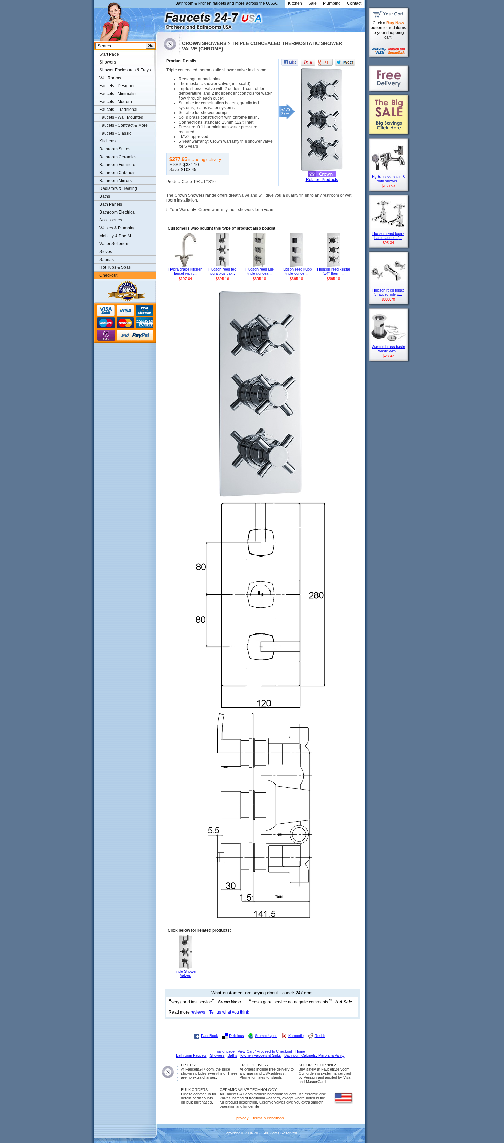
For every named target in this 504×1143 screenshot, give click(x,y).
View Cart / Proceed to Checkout (265, 1051)
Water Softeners (114, 243)
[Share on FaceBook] (289, 62)
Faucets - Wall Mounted (121, 117)
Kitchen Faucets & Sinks (260, 1055)
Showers (107, 62)
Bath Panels (110, 204)
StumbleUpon (266, 1035)
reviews (198, 1012)
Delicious (236, 1035)
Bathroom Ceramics (117, 157)
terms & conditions (268, 1118)
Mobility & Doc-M (115, 235)
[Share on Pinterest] (308, 62)
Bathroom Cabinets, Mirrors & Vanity (314, 1055)
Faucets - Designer (117, 85)
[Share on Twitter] (345, 62)
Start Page (109, 54)
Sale (312, 3)
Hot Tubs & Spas (115, 267)
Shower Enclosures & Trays (125, 70)
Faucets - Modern (115, 101)
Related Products (322, 179)
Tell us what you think (229, 1012)
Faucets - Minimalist (117, 93)
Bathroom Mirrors (115, 180)
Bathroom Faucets (191, 1055)
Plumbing (332, 3)
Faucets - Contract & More (123, 125)
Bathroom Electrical (117, 212)
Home (300, 1051)
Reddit (320, 1035)
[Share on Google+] (325, 62)
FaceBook (209, 1035)
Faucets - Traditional (118, 109)
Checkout (108, 275)
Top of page (225, 1051)
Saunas (106, 259)
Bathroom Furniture (117, 164)
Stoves (105, 251)
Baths (104, 196)
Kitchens (107, 141)
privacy (242, 1118)
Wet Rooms (110, 78)
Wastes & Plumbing (117, 228)
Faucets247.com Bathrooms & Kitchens (159, 18)
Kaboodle (296, 1035)
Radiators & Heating (118, 188)
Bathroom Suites (114, 149)
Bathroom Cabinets (117, 172)
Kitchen (295, 3)
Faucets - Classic (115, 133)
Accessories (110, 220)
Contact (354, 3)
